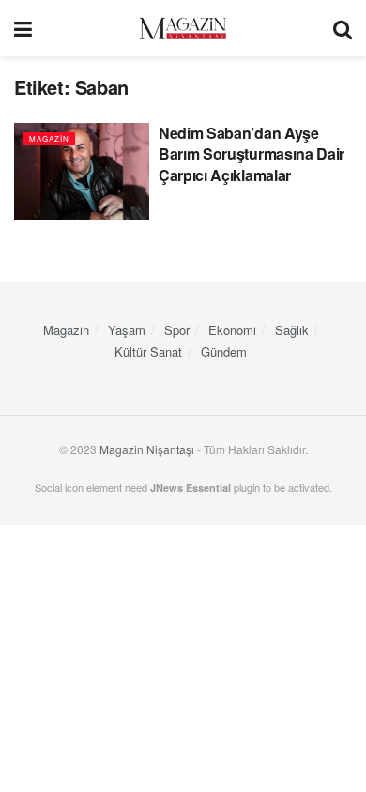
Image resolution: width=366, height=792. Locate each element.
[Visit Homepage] (183, 28)
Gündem (224, 351)
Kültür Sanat (148, 351)
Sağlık (292, 330)
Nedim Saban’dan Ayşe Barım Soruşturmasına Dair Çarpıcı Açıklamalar (251, 154)
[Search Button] (342, 28)
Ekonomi (232, 330)
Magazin (49, 138)
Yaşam (126, 330)
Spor (177, 330)
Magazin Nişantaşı (146, 449)
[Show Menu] (23, 28)
